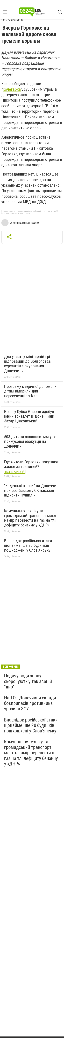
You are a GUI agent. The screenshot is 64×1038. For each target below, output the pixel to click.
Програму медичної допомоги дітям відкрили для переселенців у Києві (30, 391)
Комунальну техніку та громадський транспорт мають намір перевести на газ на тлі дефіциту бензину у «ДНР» (31, 517)
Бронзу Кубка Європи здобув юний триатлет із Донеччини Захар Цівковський (29, 416)
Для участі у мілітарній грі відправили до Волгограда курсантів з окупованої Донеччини (27, 363)
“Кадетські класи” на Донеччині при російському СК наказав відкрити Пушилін (32, 490)
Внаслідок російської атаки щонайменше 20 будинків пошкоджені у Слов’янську (28, 545)
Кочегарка (12, 89)
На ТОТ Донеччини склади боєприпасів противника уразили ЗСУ (30, 703)
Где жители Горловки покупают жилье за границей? (31, 464)
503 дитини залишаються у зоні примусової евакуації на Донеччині (32, 441)
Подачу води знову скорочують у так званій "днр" (28, 681)
